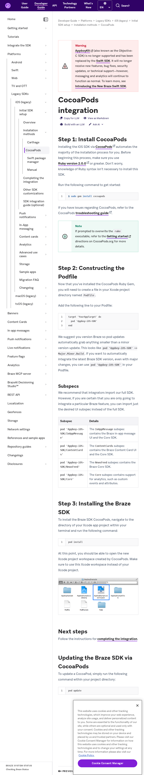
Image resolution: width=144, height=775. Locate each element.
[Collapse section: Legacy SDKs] (46, 94)
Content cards (28, 237)
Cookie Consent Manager (107, 763)
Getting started (18, 28)
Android (16, 62)
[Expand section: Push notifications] (46, 215)
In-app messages (18, 330)
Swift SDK (103, 61)
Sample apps (27, 272)
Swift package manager (36, 160)
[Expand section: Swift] (46, 70)
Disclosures (15, 464)
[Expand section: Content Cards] (46, 322)
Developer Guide (67, 20)
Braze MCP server (19, 374)
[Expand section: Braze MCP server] (46, 374)
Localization (16, 403)
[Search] (117, 6)
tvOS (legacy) (24, 304)
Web (14, 78)
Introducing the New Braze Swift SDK (100, 86)
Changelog (26, 288)
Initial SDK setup (26, 112)
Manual (32, 170)
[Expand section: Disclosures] (46, 464)
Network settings (19, 429)
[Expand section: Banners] (46, 313)
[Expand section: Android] (46, 62)
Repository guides (19, 447)
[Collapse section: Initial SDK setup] (46, 112)
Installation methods (30, 132)
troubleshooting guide (92, 213)
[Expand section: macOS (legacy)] (46, 296)
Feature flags (16, 356)
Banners (13, 313)
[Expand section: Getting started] (46, 28)
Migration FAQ (29, 280)
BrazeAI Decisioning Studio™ (21, 384)
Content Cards (17, 322)
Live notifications (19, 348)
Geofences (14, 412)
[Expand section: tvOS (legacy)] (46, 304)
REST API (14, 395)
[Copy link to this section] (102, 110)
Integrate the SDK (19, 45)
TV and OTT (19, 86)
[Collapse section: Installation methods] (46, 132)
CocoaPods (103, 147)
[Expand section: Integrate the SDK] (46, 45)
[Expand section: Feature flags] (46, 356)
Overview (29, 122)
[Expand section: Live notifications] (46, 348)
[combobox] (125, 6)
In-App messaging (26, 227)
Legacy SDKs (19, 94)
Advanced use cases (28, 254)
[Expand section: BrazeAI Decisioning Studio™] (46, 384)
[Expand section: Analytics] (46, 244)
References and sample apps (26, 438)
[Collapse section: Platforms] (46, 54)
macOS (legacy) (25, 296)
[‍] (105, 3)
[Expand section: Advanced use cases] (46, 254)
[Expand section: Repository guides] (46, 446)
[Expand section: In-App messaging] (46, 227)
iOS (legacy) (23, 102)
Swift (14, 70)
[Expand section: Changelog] (46, 288)
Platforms (14, 54)
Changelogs (15, 455)
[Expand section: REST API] (46, 395)
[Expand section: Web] (46, 78)
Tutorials (13, 37)
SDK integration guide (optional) (33, 203)
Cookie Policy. (86, 755)
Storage (24, 264)
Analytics (25, 244)
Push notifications (27, 215)
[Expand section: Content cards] (46, 236)
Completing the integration (33, 180)
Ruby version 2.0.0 (72, 163)
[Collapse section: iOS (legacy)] (46, 102)
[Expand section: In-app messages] (46, 330)
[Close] (137, 705)
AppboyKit (82, 51)
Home (11, 19)
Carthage (33, 142)
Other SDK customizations (33, 191)
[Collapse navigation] (46, 19)
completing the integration (117, 639)
